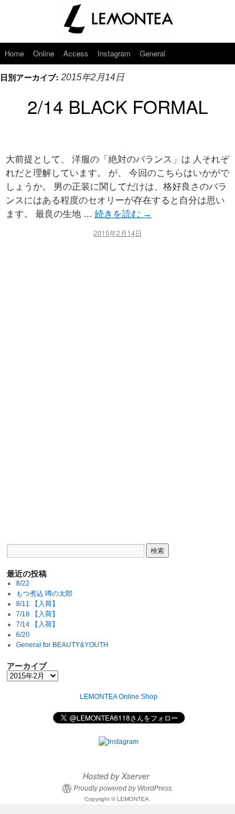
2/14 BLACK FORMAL (117, 106)
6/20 (23, 635)
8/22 (23, 583)
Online (43, 53)
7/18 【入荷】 (37, 614)
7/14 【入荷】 (37, 624)
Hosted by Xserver (116, 776)
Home (14, 53)
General (152, 53)
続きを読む (123, 214)
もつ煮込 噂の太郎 (44, 594)
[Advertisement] (117, 382)
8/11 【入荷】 (37, 604)
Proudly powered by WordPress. (123, 788)
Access (75, 53)
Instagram (114, 53)
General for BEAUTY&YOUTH (62, 645)
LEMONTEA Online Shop (118, 697)
